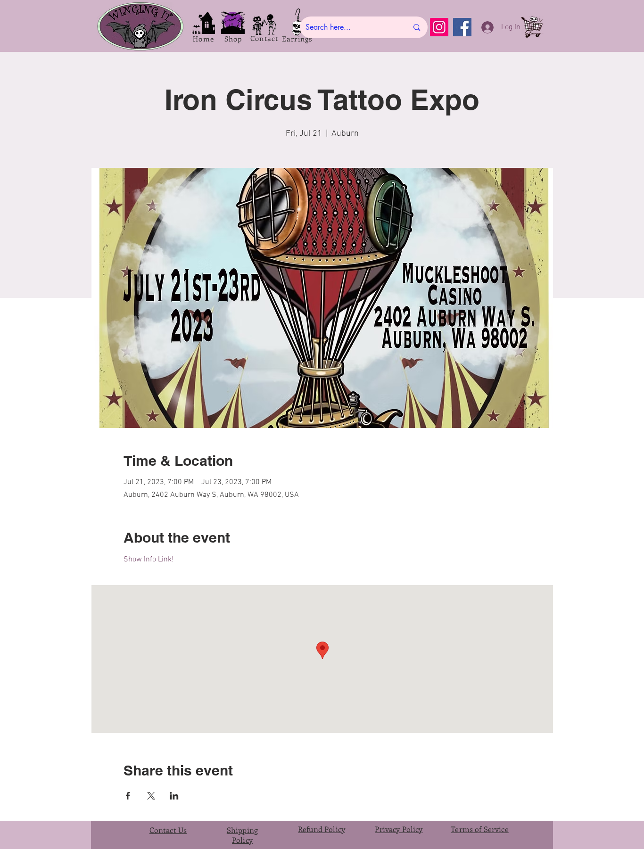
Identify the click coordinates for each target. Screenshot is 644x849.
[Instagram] (439, 27)
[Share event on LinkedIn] (174, 796)
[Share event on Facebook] (128, 796)
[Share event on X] (151, 796)
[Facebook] (462, 27)
